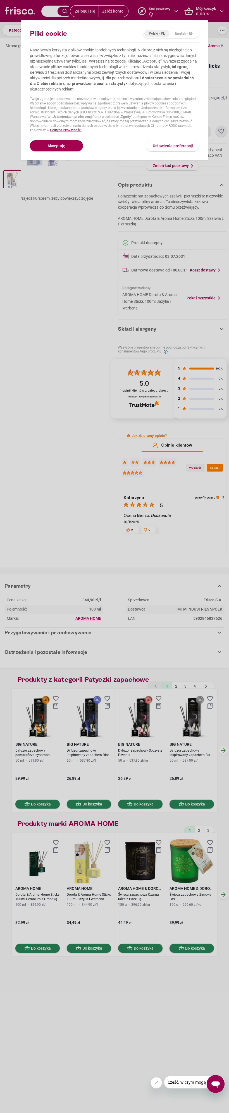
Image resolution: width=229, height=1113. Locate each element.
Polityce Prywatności (66, 130)
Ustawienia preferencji (173, 146)
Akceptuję (56, 146)
